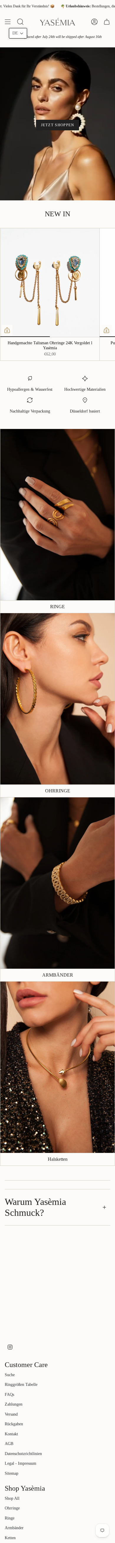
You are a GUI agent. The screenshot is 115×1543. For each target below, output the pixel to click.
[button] (18, 33)
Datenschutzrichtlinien (23, 1453)
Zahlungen (13, 1404)
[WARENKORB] (107, 22)
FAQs (9, 1394)
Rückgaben (14, 1424)
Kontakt (11, 1434)
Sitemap (11, 1473)
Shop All (12, 1498)
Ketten (10, 1538)
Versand (11, 1414)
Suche (10, 1375)
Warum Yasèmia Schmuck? (35, 1207)
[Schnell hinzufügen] (7, 330)
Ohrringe (12, 1508)
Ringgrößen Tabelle (21, 1384)
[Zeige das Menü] (8, 22)
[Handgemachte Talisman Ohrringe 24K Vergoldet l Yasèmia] (49, 282)
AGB (9, 1443)
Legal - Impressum (20, 1463)
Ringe (9, 1518)
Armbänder (14, 1528)
